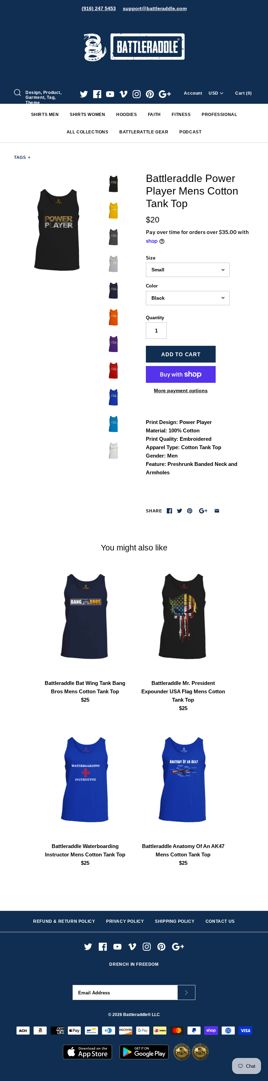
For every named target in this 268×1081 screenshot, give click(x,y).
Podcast (190, 132)
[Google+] (165, 94)
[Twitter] (84, 94)
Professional (219, 114)
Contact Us (220, 921)
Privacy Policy (125, 921)
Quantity (155, 317)
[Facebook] (97, 94)
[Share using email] (216, 510)
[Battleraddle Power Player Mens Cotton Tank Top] (57, 230)
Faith (154, 114)
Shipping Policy (174, 921)
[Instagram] (137, 94)
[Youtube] (110, 94)
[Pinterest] (150, 94)
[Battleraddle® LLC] (134, 24)
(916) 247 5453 (99, 8)
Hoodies (126, 114)
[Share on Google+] (203, 510)
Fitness (181, 114)
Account (193, 93)
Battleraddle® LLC (141, 1014)
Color (152, 285)
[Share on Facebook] (169, 510)
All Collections (88, 132)
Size (150, 258)
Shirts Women (87, 114)
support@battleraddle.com (155, 8)
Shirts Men (45, 114)
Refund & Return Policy (64, 921)
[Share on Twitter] (179, 510)
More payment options (181, 390)
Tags (22, 157)
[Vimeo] (123, 94)
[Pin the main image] (189, 510)
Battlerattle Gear (143, 132)
